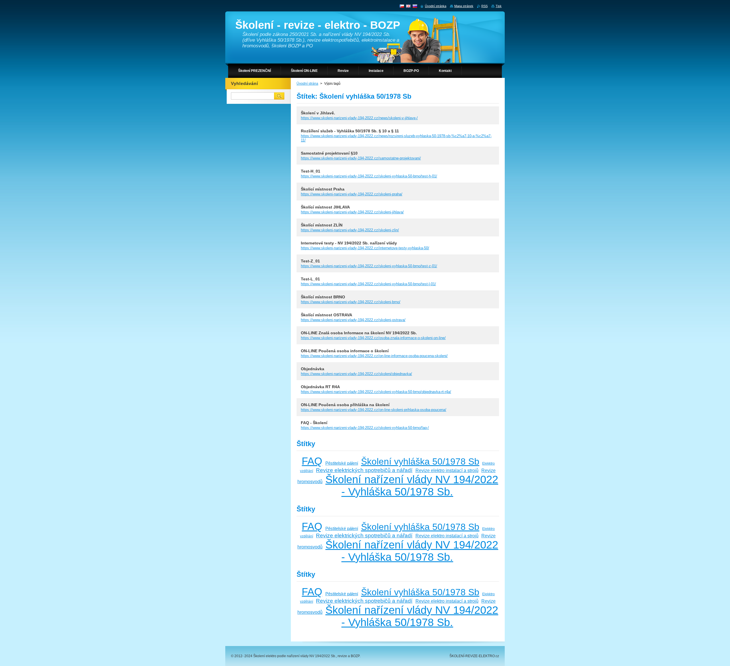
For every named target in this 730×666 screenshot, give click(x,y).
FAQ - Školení (314, 422)
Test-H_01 (310, 171)
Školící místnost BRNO (323, 297)
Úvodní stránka (435, 6)
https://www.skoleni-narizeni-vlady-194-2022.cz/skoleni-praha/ (351, 194)
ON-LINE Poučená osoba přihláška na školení (345, 404)
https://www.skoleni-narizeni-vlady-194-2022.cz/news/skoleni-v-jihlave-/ (359, 118)
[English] (408, 6)
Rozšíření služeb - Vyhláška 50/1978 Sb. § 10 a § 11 (350, 131)
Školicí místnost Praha (322, 189)
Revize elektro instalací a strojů (446, 470)
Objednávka (312, 369)
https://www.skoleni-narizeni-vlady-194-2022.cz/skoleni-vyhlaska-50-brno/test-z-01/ (369, 266)
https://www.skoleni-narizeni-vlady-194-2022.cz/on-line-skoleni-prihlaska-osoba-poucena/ (373, 410)
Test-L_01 (310, 279)
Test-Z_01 (310, 261)
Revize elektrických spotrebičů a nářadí (364, 470)
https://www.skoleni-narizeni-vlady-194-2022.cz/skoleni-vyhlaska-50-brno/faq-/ (365, 428)
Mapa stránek (463, 6)
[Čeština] (402, 6)
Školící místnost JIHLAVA (325, 207)
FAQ (312, 461)
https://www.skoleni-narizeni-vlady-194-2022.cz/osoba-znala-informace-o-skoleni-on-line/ (373, 338)
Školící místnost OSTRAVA (326, 315)
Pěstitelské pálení (341, 463)
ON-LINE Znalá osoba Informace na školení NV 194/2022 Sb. (359, 333)
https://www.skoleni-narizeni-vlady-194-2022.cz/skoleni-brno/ (350, 302)
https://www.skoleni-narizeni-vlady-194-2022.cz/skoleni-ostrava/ (353, 320)
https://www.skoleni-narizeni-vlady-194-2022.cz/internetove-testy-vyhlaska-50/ (365, 248)
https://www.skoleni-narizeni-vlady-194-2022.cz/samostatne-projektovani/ (361, 158)
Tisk (499, 6)
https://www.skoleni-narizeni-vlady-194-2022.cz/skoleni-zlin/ (350, 230)
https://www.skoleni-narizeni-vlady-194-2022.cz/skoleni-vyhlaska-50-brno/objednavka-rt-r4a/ (376, 392)
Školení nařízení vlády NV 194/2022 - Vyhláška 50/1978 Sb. (411, 485)
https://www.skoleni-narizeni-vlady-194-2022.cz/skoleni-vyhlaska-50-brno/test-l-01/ (368, 284)
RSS (484, 6)
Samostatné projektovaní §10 (329, 153)
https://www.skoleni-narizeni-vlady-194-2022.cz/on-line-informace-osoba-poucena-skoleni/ (374, 356)
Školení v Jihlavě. (318, 113)
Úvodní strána (307, 83)
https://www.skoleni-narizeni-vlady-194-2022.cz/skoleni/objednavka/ (356, 374)
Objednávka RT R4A (320, 386)
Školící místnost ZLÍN (321, 225)
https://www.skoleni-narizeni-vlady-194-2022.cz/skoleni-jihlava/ (352, 212)
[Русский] (415, 6)
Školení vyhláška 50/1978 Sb (420, 461)
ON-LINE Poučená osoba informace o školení (345, 351)
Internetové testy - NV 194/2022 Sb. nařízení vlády (349, 243)
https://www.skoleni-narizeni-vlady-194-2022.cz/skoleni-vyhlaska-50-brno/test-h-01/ (369, 176)
